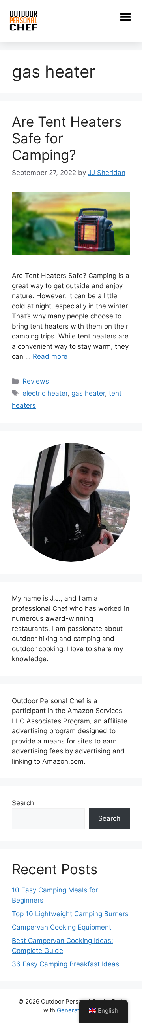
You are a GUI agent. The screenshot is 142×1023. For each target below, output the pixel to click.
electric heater (44, 393)
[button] (125, 17)
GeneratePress (78, 1010)
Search (23, 803)
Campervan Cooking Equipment (61, 927)
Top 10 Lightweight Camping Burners (70, 914)
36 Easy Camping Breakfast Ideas (65, 964)
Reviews (35, 381)
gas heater (88, 393)
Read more (50, 356)
